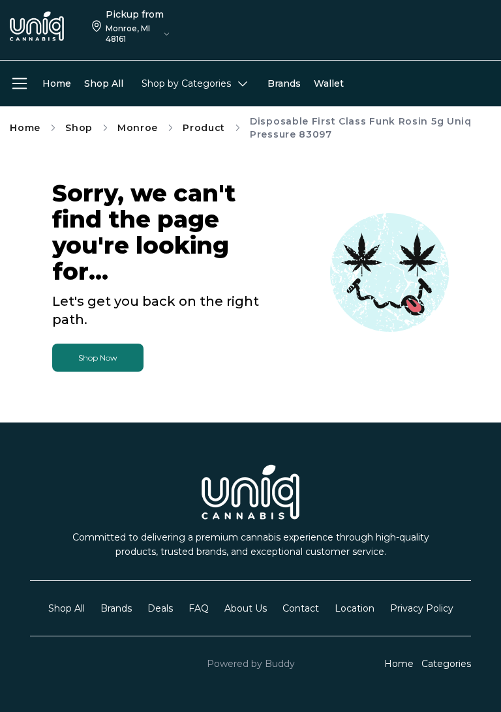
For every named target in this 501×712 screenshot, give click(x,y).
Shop (79, 128)
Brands (116, 608)
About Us (245, 608)
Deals (160, 608)
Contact (300, 608)
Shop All (66, 608)
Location (354, 608)
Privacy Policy (421, 608)
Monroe (137, 128)
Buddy (280, 664)
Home (25, 128)
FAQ (199, 608)
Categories (446, 664)
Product (204, 128)
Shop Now (97, 358)
